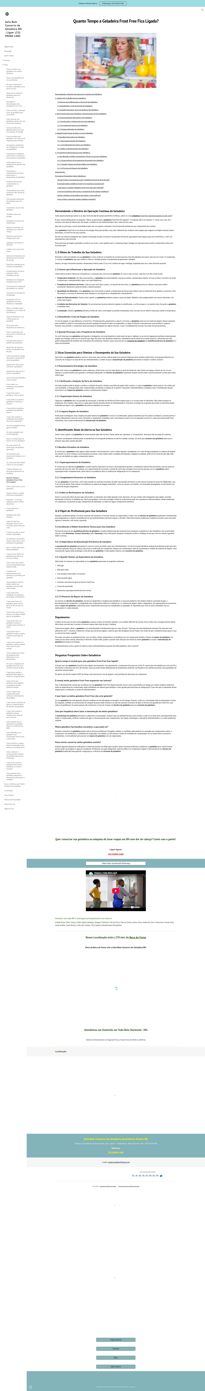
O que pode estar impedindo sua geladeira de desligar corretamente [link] (15, 595)
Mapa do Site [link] (9, 809)
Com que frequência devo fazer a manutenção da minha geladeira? (83, 192)
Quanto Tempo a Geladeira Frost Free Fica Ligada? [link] (14, 480)
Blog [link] (6, 65)
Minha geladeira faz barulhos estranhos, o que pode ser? (79, 195)
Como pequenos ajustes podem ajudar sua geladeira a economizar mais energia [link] (14, 585)
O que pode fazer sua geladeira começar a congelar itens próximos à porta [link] (15, 624)
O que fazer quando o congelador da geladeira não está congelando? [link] (14, 419)
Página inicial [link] (8, 47)
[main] (115, 20)
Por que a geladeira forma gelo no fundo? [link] (15, 426)
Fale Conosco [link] (9, 795)
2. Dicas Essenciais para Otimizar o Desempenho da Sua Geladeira (80, 114)
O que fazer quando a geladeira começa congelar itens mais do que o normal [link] (14, 714)
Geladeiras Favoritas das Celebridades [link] (15, 222)
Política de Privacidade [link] (12, 800)
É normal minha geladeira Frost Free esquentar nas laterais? (80, 184)
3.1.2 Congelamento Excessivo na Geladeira (74, 145)
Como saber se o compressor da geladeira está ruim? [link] (15, 386)
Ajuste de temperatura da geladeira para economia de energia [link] (15, 258)
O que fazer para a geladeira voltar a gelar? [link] (15, 394)
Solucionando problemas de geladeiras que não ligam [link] (15, 201)
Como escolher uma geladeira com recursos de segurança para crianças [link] (15, 138)
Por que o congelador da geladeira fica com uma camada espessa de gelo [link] (15, 666)
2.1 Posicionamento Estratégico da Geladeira (74, 118)
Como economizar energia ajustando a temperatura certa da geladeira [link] (15, 358)
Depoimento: (60, 172)
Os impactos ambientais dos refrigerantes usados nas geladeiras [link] (15, 147)
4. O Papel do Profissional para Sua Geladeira (72, 153)
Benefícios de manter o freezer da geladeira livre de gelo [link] (15, 349)
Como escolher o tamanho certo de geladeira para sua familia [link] (15, 112)
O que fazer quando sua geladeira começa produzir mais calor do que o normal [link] (15, 645)
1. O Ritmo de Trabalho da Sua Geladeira (70, 98)
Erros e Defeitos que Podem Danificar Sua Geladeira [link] (14, 785)
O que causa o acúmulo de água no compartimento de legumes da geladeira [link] (15, 704)
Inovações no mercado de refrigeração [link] (15, 294)
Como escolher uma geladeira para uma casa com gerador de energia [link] (15, 130)
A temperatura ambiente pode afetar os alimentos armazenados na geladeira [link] (15, 156)
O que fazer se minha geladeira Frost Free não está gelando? (80, 188)
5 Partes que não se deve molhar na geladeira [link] (15, 533)
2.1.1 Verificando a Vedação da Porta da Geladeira (76, 122)
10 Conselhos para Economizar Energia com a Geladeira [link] (15, 456)
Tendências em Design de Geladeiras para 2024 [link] (15, 281)
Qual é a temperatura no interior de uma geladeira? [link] (15, 440)
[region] (102, 3)
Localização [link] (8, 790)
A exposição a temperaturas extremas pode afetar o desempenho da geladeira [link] (15, 174)
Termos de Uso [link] (9, 804)
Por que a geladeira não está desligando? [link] (14, 433)
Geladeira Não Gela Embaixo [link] (13, 516)
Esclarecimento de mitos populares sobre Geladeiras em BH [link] (15, 273)
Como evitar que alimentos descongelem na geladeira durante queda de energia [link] (15, 684)
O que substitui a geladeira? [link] (12, 509)
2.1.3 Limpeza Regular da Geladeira (70, 129)
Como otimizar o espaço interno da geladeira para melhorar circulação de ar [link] (15, 745)
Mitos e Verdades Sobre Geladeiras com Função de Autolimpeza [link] (15, 310)
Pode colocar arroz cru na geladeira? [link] (15, 487)
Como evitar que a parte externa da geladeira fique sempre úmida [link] (15, 565)
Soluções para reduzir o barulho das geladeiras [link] (14, 342)
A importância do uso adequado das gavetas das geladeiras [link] (15, 164)
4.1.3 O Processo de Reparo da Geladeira (72, 168)
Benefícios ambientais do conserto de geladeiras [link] (15, 265)
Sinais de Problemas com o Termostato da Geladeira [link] (15, 319)
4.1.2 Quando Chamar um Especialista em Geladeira (77, 164)
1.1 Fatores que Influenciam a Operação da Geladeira (77, 102)
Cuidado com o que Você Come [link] (15, 250)
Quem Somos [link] (9, 56)
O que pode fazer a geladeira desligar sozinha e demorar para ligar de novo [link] (15, 634)
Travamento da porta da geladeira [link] (15, 209)
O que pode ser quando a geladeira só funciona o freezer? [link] (15, 401)
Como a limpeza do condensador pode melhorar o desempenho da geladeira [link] (15, 695)
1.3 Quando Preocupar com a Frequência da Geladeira (77, 110)
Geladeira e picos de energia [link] (13, 215)
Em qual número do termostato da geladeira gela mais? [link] (15, 447)
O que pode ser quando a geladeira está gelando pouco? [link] (15, 410)
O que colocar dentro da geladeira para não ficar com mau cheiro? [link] (15, 556)
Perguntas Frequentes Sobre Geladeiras (70, 176)
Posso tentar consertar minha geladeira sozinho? (76, 199)
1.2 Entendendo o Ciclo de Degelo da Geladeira (74, 106)
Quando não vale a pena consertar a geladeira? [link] (15, 365)
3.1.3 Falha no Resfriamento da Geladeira (73, 149)
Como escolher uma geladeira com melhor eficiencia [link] (14, 71)
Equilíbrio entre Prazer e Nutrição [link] (15, 244)
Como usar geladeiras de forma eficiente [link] (15, 79)
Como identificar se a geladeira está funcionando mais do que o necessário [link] (15, 735)
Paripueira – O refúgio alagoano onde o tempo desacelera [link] (15, 502)
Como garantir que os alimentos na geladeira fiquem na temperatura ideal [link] (14, 725)
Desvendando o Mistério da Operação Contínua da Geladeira (78, 94)
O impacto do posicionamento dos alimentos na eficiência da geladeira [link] (15, 574)
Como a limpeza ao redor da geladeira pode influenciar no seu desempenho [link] (15, 656)
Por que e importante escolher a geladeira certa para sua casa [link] (15, 86)
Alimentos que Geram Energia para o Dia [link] (14, 237)
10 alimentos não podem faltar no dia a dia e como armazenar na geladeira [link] (15, 541)
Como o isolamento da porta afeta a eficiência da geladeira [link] (15, 334)
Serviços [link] (7, 60)
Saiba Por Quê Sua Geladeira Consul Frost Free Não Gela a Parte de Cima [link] (15, 524)
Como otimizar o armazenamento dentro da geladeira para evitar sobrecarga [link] (14, 755)
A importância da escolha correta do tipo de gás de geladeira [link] (15, 192)
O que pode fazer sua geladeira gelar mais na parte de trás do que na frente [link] (14, 604)
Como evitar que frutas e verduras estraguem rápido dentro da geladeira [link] (15, 614)
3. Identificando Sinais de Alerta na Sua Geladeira (74, 133)
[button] (202, 9)
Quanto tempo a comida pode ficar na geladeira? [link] (15, 494)
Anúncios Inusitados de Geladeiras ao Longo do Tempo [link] (14, 229)
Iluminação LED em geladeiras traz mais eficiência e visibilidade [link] (14, 301)
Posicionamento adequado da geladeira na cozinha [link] (15, 287)
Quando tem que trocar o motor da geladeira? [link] (15, 372)
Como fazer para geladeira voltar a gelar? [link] (15, 379)
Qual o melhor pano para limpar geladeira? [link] (15, 548)
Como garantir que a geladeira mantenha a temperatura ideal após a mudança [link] (15, 776)
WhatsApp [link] (8, 51)
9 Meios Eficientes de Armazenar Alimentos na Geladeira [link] (15, 471)
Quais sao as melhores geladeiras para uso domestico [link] (14, 95)
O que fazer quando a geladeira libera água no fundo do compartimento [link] (15, 674)
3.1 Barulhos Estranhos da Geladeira (71, 137)
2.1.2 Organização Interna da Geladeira (72, 125)
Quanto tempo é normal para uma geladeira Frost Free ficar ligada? (83, 180)
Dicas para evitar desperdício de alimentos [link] (15, 326)
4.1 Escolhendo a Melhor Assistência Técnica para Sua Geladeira (82, 157)
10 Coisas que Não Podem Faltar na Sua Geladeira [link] (15, 463)
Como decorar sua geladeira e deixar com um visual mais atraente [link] (15, 121)
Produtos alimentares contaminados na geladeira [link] (14, 184)
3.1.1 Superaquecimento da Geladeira (71, 141)
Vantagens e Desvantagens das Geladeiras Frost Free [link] (14, 104)
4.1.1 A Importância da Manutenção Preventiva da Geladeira (80, 160)
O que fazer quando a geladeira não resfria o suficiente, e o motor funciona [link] (14, 766)
